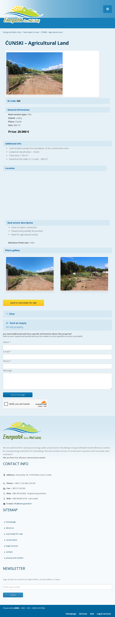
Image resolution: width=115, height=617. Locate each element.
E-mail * (7, 351)
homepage (11, 522)
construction (11, 540)
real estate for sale (14, 534)
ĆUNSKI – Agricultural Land (37, 43)
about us (10, 528)
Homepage (71, 614)
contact (9, 552)
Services (83, 614)
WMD (16, 608)
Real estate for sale (31, 32)
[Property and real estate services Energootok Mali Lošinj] (23, 13)
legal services (12, 546)
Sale (92, 614)
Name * (7, 342)
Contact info (15, 463)
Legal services (104, 614)
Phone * (7, 361)
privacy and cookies (14, 558)
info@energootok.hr (23, 503)
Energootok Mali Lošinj (12, 32)
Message (7, 370)
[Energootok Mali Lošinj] (57, 434)
